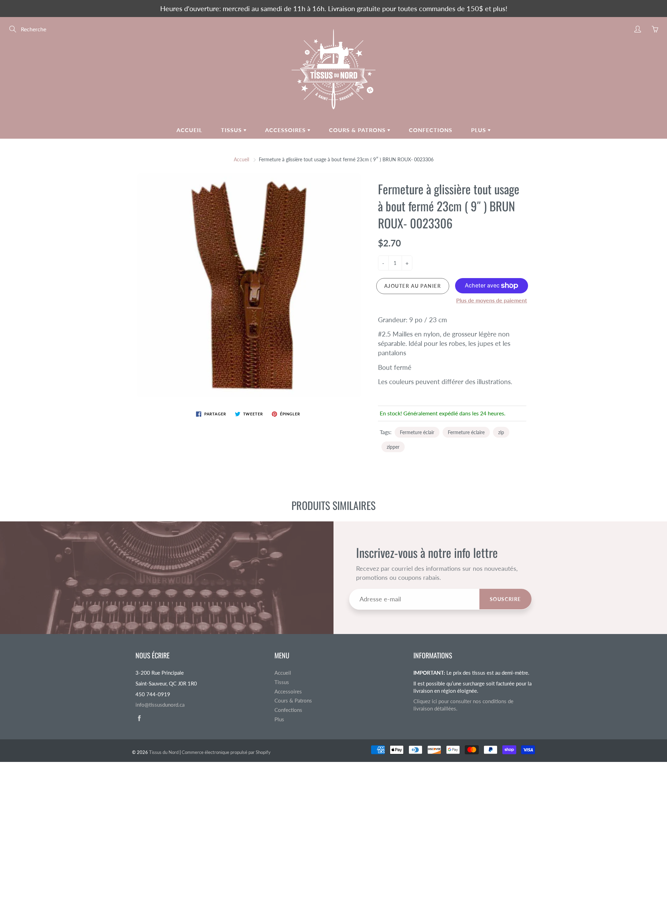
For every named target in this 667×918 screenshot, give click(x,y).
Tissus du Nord (164, 752)
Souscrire (505, 599)
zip (501, 432)
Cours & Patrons (358, 130)
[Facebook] (139, 718)
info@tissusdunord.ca (159, 705)
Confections (430, 130)
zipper (393, 447)
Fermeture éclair (417, 432)
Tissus (232, 130)
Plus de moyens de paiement (491, 300)
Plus (479, 130)
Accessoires (286, 130)
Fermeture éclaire (466, 432)
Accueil (189, 130)
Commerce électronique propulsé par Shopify (226, 752)
